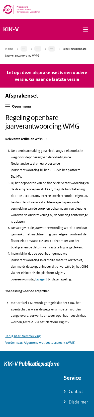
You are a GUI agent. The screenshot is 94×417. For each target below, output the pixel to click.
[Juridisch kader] (37, 49)
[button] (85, 29)
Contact (76, 391)
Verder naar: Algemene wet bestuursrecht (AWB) (40, 342)
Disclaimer (78, 402)
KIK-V (11, 29)
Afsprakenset (21, 96)
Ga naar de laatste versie (54, 79)
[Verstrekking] (51, 49)
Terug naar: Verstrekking (23, 336)
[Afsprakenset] (24, 49)
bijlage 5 (41, 279)
